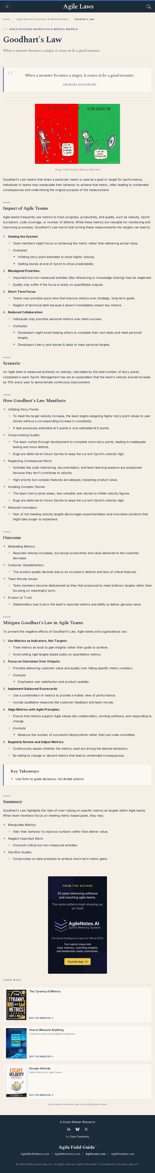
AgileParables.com (122, 1153)
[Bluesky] (77, 1129)
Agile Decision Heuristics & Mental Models (42, 19)
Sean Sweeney (79, 1136)
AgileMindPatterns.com (35, 1153)
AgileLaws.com (96, 1153)
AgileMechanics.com (67, 1153)
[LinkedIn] (68, 1129)
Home (6, 19)
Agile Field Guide (78, 1147)
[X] (86, 1129)
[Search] (149, 6)
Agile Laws (78, 6)
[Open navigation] (7, 6)
